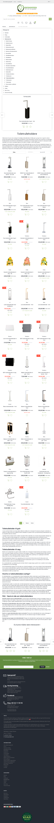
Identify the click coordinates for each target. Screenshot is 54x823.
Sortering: (30, 152)
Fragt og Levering (7, 747)
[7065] (25, 514)
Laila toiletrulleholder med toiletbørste (10, 305)
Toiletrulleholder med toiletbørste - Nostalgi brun (44, 472)
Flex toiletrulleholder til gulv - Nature (44, 206)
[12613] (8, 182)
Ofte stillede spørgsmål (7, 1)
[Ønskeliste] (26, 22)
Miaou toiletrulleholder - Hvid (10, 406)
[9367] (25, 349)
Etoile (10, 269)
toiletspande (25, 568)
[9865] (25, 448)
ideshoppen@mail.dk (9, 736)
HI (9, 302)
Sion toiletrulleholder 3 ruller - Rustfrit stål (27, 472)
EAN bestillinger (7, 759)
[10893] (42, 281)
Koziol (9, 404)
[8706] (42, 480)
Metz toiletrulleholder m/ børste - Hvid (44, 373)
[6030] (8, 349)
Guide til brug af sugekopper (9, 761)
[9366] (42, 349)
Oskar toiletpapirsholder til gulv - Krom (44, 439)
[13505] (8, 315)
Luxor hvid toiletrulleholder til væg (10, 339)
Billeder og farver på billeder (9, 757)
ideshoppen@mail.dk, (21, 681)
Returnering (6, 750)
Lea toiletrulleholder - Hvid (27, 304)
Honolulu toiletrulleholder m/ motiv (27, 239)
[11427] (42, 315)
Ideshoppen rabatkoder (8, 763)
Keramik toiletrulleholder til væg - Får (10, 273)
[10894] (25, 281)
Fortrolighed (6, 754)
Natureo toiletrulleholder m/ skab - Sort (9, 439)
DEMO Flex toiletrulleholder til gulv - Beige (27, 173)
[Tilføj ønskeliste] (30, 126)
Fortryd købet (6, 753)
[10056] (42, 415)
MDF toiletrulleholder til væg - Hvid (44, 339)
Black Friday (6, 764)
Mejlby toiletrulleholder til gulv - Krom (27, 373)
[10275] (42, 214)
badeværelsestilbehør (31, 569)
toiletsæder (41, 568)
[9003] (23, 126)
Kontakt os (20, 1)
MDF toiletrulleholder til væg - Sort (10, 373)
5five (27, 170)
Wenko (26, 469)
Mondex (10, 170)
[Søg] (50, 19)
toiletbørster (31, 568)
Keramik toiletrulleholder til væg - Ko (44, 273)
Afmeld (47, 666)
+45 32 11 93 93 (8, 735)
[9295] (42, 383)
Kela (44, 170)
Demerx (10, 336)
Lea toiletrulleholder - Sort (44, 304)
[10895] (8, 281)
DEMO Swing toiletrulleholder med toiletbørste (44, 173)
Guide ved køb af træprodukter (10, 760)
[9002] (8, 214)
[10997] (8, 448)
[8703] (8, 514)
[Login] (30, 22)
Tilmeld (42, 666)
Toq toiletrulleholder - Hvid (27, 504)
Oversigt (5, 767)
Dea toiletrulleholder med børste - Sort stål (10, 173)
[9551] (42, 448)
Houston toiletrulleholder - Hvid (44, 239)
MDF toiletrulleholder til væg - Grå (27, 339)
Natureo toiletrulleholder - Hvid (27, 407)
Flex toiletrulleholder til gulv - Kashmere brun (27, 206)
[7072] (8, 415)
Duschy (27, 436)
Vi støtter (5, 765)
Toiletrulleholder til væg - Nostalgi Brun (10, 505)
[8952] (25, 248)
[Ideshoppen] (27, 8)
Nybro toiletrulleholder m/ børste (27, 439)
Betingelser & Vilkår (7, 749)
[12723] (42, 182)
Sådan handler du (7, 756)
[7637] (25, 480)
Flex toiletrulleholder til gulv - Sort (27, 121)
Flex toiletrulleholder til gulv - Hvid (10, 206)
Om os (15, 1)
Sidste (32, 523)
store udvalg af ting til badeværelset (43, 566)
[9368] (8, 383)
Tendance (27, 236)
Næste (27, 523)
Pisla (10, 469)
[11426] (25, 315)
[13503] (25, 383)
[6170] (8, 480)
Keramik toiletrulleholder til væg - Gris (27, 273)
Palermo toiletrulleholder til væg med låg (10, 472)
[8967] (42, 248)
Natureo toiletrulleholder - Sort (44, 407)
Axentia (44, 469)
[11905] (25, 214)
